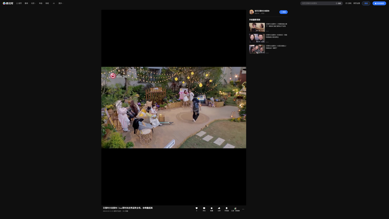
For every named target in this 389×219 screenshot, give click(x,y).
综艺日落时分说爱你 (262, 11)
